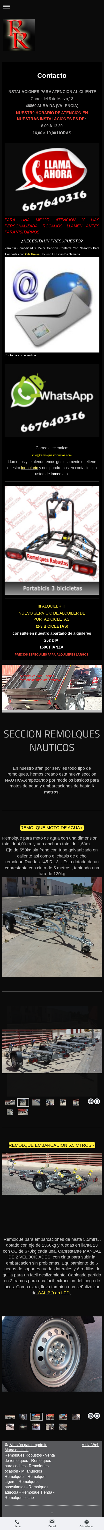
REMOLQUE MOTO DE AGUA (50, 827)
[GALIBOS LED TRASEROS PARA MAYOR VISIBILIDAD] (50, 1417)
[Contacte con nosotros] (52, 304)
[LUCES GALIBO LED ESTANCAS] (23, 1427)
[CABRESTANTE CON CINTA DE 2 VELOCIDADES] (76, 1417)
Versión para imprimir (28, 1445)
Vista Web (90, 1445)
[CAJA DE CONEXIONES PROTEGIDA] (10, 1427)
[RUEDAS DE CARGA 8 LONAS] (23, 1417)
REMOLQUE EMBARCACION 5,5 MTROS (50, 1145)
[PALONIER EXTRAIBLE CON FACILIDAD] (52, 1363)
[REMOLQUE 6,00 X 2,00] (10, 1416)
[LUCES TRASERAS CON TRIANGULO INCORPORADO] (63, 1417)
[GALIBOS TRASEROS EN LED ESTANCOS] (36, 1427)
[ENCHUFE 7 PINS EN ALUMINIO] (50, 1102)
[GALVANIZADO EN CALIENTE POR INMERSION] (36, 1102)
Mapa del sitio (17, 1450)
